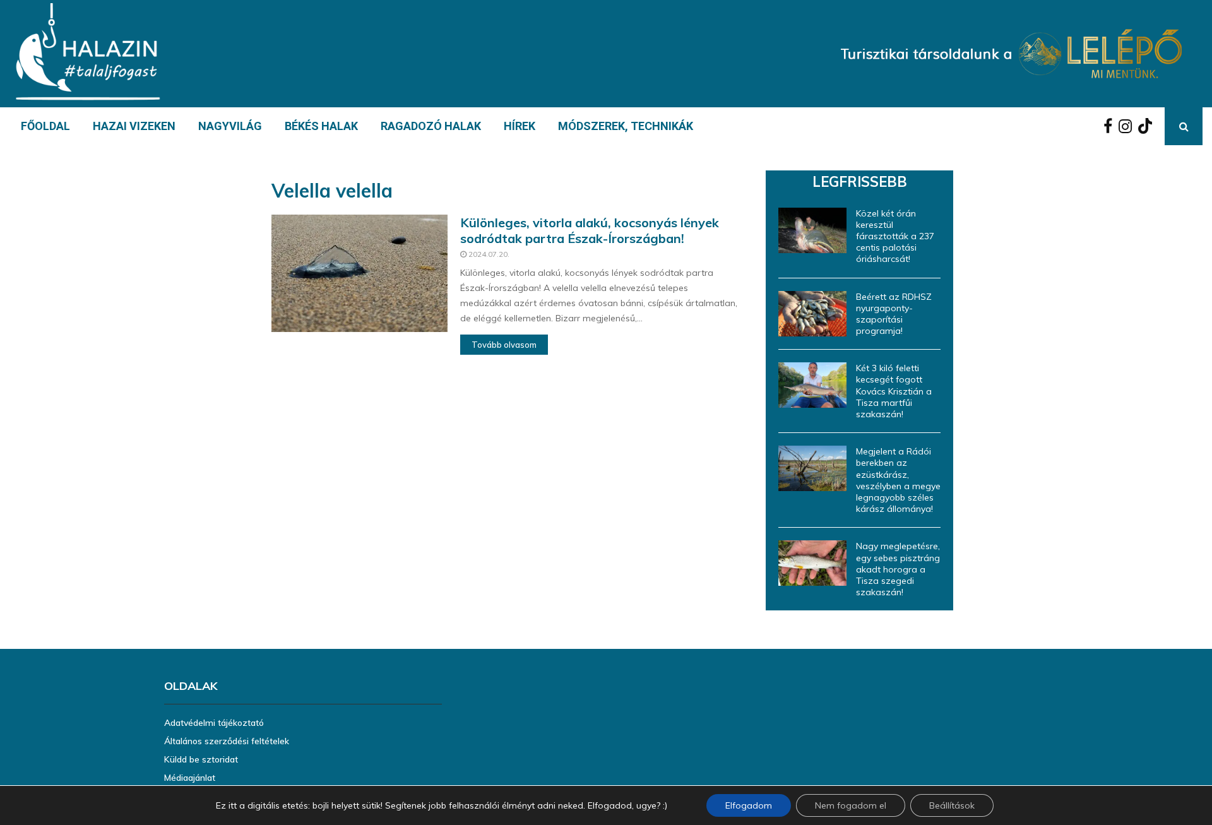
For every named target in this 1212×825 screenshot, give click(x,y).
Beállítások (952, 805)
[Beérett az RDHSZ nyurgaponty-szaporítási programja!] (812, 313)
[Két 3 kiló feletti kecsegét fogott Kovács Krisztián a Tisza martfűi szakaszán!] (812, 385)
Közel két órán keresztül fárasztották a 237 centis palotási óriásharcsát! (895, 236)
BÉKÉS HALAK (321, 126)
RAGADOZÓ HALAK (431, 126)
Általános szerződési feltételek (226, 741)
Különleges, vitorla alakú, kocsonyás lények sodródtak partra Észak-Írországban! (589, 230)
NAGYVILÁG (230, 126)
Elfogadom (748, 805)
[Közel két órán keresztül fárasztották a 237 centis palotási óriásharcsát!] (812, 230)
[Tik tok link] (1148, 126)
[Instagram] (1128, 126)
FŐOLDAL (45, 126)
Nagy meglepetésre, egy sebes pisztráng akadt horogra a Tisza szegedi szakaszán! (898, 569)
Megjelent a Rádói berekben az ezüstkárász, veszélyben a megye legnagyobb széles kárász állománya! (898, 480)
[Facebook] (1111, 126)
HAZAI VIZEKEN (134, 126)
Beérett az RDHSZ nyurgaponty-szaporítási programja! (894, 314)
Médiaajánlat (189, 777)
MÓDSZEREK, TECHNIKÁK (625, 126)
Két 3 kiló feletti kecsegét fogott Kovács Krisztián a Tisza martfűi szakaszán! (894, 391)
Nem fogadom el (850, 805)
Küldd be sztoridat (201, 759)
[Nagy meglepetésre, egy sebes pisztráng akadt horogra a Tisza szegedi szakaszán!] (812, 563)
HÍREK (519, 126)
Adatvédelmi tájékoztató (214, 722)
